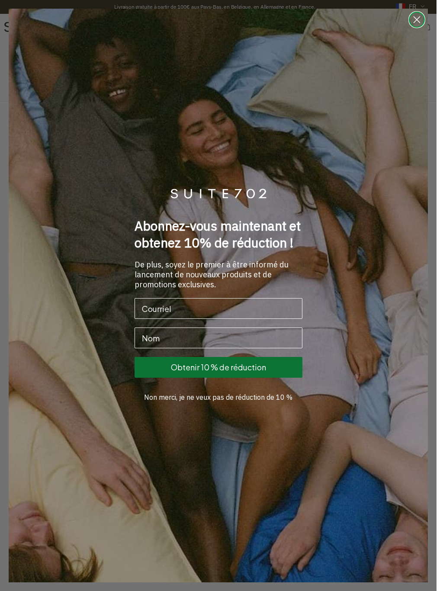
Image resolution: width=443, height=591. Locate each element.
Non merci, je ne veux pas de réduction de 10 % (218, 397)
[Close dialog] (416, 19)
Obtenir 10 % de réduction (218, 367)
